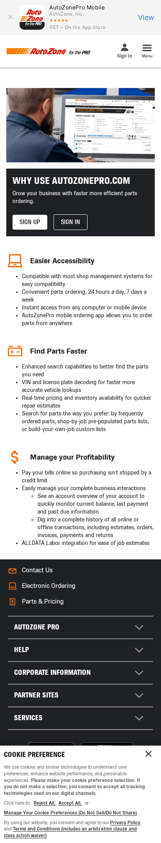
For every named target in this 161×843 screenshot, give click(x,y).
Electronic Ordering (48, 586)
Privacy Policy (125, 822)
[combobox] (80, 627)
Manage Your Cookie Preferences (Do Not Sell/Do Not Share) (70, 813)
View (146, 17)
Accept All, (70, 803)
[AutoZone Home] (48, 51)
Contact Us (37, 570)
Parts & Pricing (43, 601)
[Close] (148, 754)
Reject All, (44, 803)
